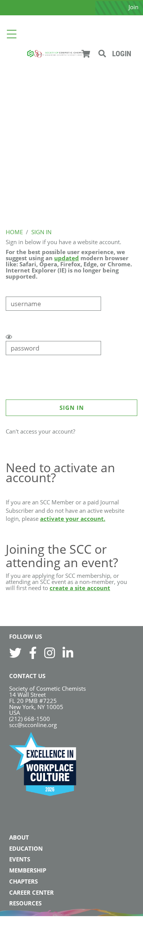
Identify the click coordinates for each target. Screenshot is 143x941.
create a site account (80, 588)
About (19, 837)
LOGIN (121, 53)
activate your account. (72, 518)
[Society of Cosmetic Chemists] (57, 53)
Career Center (31, 892)
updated (66, 258)
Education (26, 848)
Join (133, 7)
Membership (27, 870)
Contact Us (27, 676)
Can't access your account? (40, 431)
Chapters (23, 881)
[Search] (102, 54)
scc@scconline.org (33, 725)
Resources (25, 903)
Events (19, 859)
